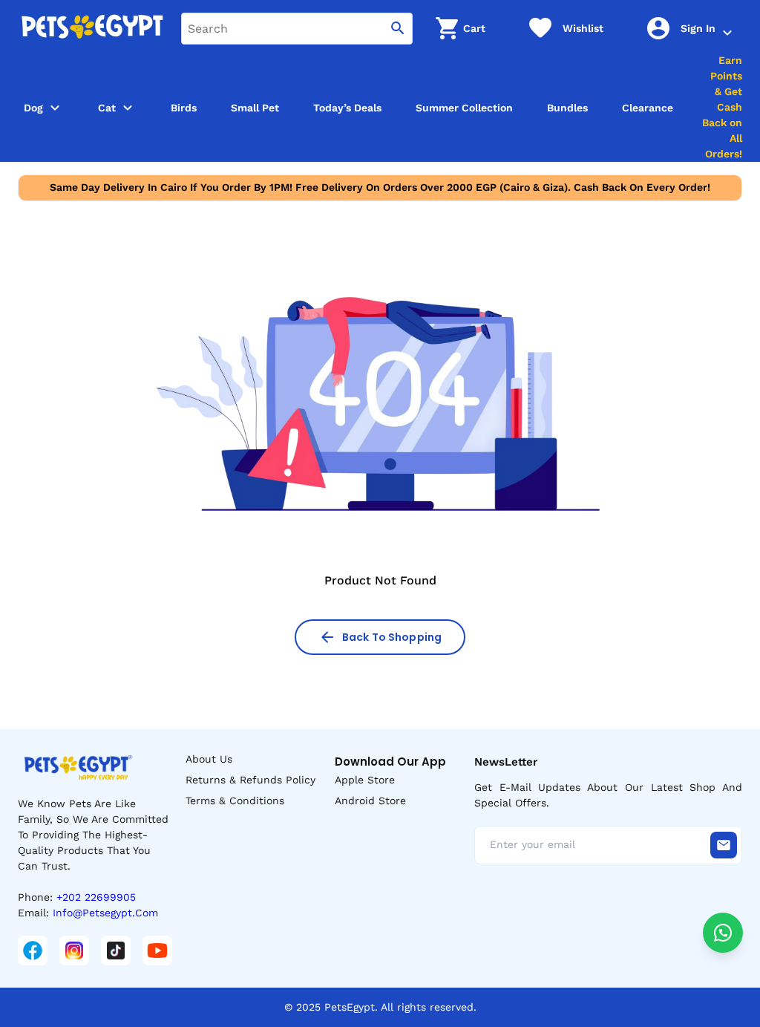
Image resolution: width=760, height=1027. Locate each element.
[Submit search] (398, 29)
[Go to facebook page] (33, 950)
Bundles (567, 108)
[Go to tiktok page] (116, 950)
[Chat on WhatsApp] (723, 933)
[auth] (727, 33)
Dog (33, 108)
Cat (107, 108)
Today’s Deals (347, 108)
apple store (365, 780)
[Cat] (128, 108)
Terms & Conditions (235, 800)
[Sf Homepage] (92, 28)
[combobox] (297, 29)
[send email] (723, 845)
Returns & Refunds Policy (250, 780)
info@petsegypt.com (105, 913)
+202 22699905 (96, 897)
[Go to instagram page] (74, 950)
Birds (184, 108)
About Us (209, 759)
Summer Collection (464, 108)
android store (370, 800)
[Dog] (55, 108)
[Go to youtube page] (157, 950)
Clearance (647, 108)
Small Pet (255, 108)
